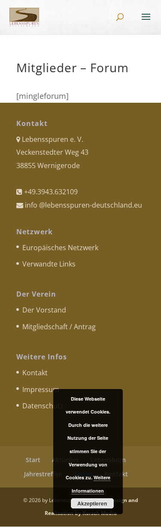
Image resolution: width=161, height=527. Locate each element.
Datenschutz (43, 406)
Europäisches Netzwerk (60, 247)
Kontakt (35, 372)
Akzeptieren (92, 503)
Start (33, 460)
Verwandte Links (49, 264)
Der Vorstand (44, 310)
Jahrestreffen (43, 474)
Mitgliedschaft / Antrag (59, 326)
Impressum (40, 389)
